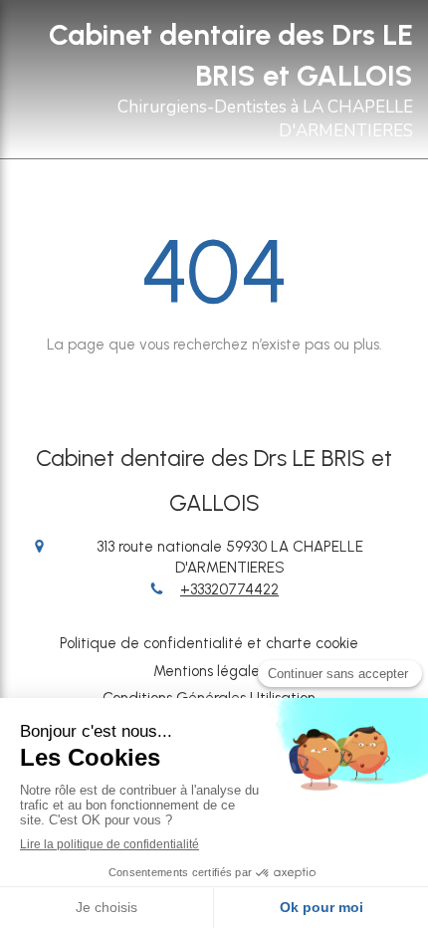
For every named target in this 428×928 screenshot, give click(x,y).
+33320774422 (229, 589)
